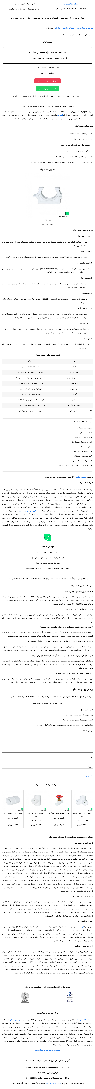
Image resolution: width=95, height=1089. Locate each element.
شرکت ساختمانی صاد (71, 4)
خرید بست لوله (85, 447)
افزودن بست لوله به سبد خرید (47, 81)
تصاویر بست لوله (84, 432)
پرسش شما (88, 730)
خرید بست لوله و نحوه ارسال (81, 442)
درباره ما (23, 18)
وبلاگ (29, 18)
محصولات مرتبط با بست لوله (81, 461)
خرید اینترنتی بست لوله (82, 437)
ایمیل (90, 767)
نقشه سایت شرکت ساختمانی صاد (47, 1050)
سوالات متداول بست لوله (82, 451)
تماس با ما (14, 18)
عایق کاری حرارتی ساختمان (29, 511)
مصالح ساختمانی (78, 18)
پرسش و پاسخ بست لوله (82, 456)
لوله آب (57, 28)
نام (91, 757)
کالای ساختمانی (65, 18)
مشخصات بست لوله (83, 428)
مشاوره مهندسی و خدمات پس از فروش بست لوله (74, 465)
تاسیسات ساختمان (51, 18)
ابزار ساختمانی (38, 18)
